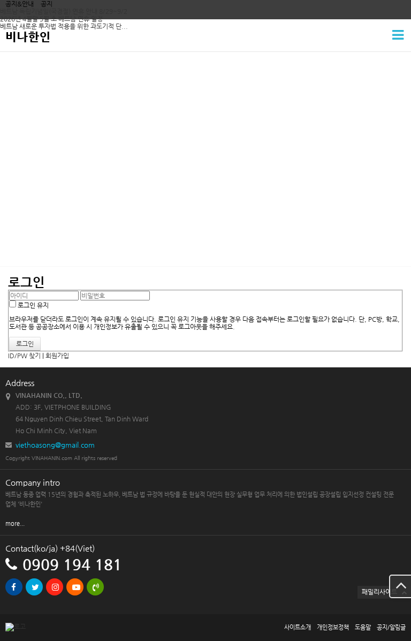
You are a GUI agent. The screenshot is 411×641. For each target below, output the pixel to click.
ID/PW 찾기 (24, 355)
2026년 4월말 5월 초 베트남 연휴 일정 (51, 18)
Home (17, 150)
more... (15, 523)
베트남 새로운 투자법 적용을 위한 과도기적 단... (64, 26)
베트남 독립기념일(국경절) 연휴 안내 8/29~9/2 (63, 11)
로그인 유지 (32, 305)
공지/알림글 (391, 627)
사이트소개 (297, 627)
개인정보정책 (333, 627)
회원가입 (57, 355)
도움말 (363, 627)
